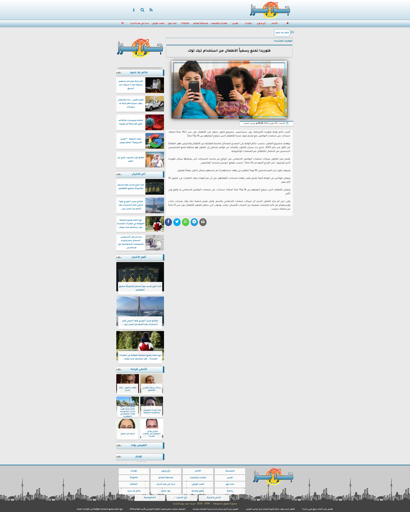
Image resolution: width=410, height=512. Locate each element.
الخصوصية (150, 498)
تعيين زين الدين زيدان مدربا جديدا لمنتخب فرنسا (238, 509)
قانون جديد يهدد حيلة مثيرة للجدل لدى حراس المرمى (292, 509)
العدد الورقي (158, 23)
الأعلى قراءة (139, 369)
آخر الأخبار (138, 174)
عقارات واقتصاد (219, 23)
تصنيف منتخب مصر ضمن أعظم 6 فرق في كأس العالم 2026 (180, 509)
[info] (134, 10)
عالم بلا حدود (282, 33)
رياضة (230, 491)
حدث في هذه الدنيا (139, 23)
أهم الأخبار (139, 257)
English (185, 23)
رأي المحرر (181, 498)
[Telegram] (194, 222)
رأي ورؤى (261, 23)
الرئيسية (229, 471)
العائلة (133, 484)
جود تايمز (165, 491)
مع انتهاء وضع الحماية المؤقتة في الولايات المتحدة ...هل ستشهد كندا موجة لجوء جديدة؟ (103, 509)
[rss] (151, 10)
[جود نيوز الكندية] (140, 48)
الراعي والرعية (214, 498)
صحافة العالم (200, 23)
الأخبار (274, 23)
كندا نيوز (172, 23)
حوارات (248, 23)
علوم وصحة (198, 491)
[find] (143, 10)
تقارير (235, 23)
